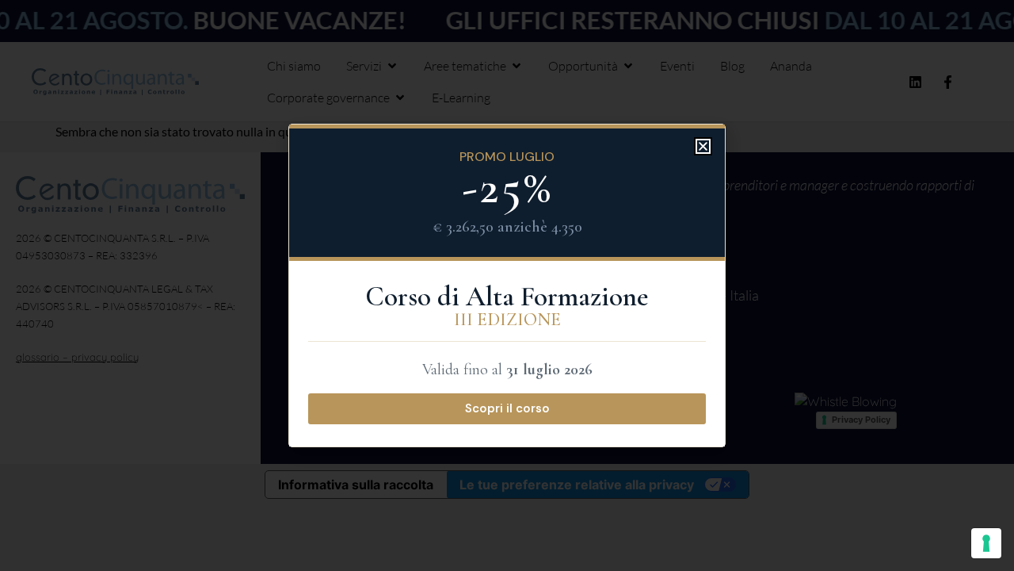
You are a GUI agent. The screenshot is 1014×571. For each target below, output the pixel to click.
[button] (703, 146)
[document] (507, 285)
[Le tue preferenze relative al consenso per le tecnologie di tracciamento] (986, 543)
